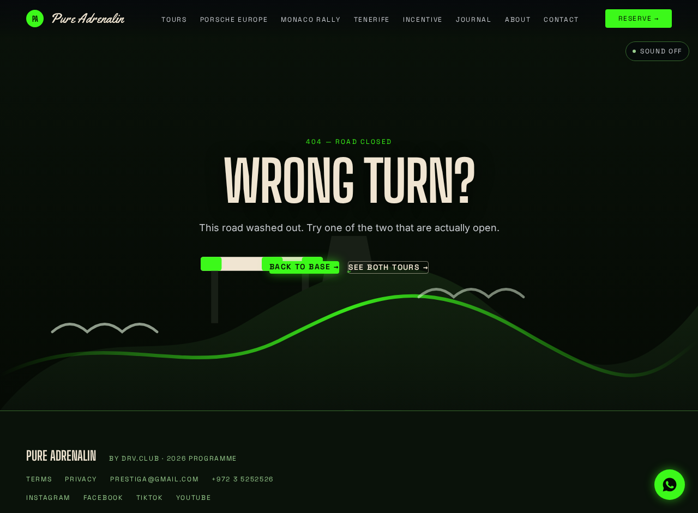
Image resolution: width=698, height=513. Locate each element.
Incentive (423, 19)
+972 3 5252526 (243, 479)
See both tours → (388, 267)
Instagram (48, 497)
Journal (474, 19)
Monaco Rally (310, 19)
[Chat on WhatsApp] (669, 484)
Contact (561, 19)
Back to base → (304, 266)
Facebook (103, 497)
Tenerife (372, 19)
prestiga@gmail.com (154, 479)
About (518, 19)
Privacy (81, 479)
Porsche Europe (234, 19)
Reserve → (638, 18)
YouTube (194, 497)
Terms (39, 479)
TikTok (149, 497)
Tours (173, 19)
